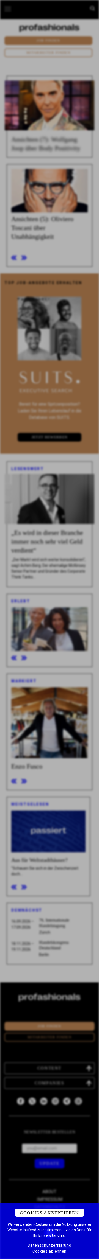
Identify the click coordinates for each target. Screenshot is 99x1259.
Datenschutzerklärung (50, 1245)
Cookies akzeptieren (49, 1212)
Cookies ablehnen (49, 1251)
